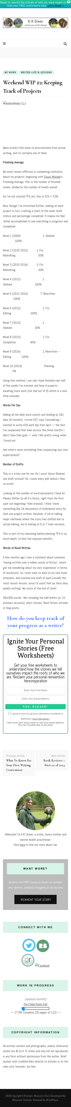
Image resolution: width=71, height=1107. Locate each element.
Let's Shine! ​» (56, 6)
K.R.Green (27, 1096)
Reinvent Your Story (36, 900)
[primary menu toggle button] (5, 43)
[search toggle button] (65, 44)
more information (40, 718)
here (22, 845)
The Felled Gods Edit (35, 1004)
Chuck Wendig (52, 177)
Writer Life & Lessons (36, 72)
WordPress (52, 1100)
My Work (10, 72)
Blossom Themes (22, 1100)
